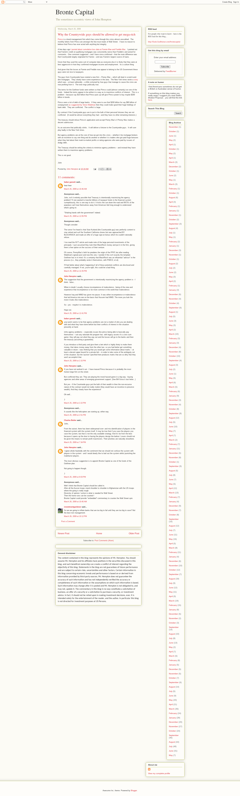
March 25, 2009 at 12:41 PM (75, 313)
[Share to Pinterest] (110, 169)
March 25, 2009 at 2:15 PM (75, 361)
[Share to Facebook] (107, 169)
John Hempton (70, 276)
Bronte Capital (75, 11)
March (171, 162)
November (173, 127)
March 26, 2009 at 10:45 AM (75, 502)
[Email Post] (95, 169)
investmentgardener (72, 507)
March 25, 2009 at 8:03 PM (75, 477)
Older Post (134, 533)
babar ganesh (70, 182)
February (173, 188)
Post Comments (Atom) (104, 540)
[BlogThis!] (102, 169)
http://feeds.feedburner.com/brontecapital (164, 41)
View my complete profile (159, 773)
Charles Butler (70, 420)
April (171, 144)
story (136, 80)
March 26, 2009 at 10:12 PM (75, 516)
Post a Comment (68, 521)
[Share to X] (105, 169)
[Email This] (99, 169)
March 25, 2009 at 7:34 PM (75, 442)
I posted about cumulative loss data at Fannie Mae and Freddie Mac (98, 49)
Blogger (134, 790)
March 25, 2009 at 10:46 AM (75, 189)
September (174, 224)
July (170, 233)
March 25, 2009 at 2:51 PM (75, 415)
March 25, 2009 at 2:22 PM (75, 403)
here (150, 100)
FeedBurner (171, 71)
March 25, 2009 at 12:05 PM (75, 216)
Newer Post (63, 533)
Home (99, 533)
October (172, 131)
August (172, 197)
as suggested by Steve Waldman (82, 105)
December (173, 166)
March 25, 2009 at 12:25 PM (75, 271)
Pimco (60, 39)
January (172, 211)
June (171, 136)
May (171, 140)
